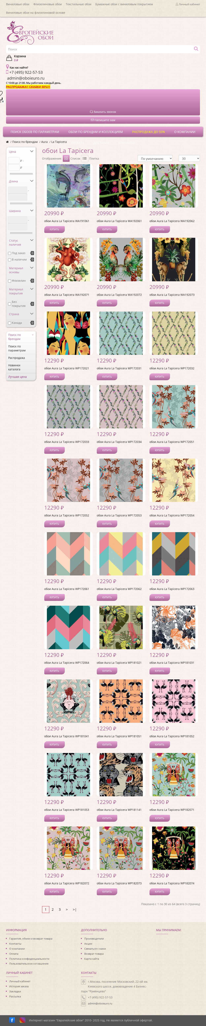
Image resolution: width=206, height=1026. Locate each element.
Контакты (15, 943)
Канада (17, 323)
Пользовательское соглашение (28, 963)
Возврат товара (94, 953)
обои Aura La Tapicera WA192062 (172, 221)
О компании (17, 948)
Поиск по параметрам (17, 348)
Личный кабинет (19, 981)
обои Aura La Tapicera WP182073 (119, 883)
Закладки (15, 991)
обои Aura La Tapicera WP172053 (119, 515)
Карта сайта (91, 959)
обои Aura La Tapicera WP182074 (171, 883)
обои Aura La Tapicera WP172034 (119, 442)
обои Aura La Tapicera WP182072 (66, 883)
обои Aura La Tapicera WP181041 (66, 736)
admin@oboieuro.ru (100, 1003)
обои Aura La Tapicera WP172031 (119, 368)
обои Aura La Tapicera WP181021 (119, 663)
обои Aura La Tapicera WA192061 (119, 221)
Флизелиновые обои (47, 4)
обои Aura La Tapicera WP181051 (119, 736)
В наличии (19, 259)
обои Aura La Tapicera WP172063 (171, 589)
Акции (88, 943)
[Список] (84, 158)
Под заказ (18, 253)
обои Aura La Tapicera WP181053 (66, 810)
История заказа (19, 986)
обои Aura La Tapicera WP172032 (171, 368)
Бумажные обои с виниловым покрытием (124, 4)
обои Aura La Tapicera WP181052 (171, 736)
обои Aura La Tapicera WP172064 (66, 663)
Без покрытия (19, 304)
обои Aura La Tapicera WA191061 (66, 221)
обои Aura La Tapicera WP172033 (66, 442)
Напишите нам (104, 120)
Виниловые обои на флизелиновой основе (35, 13)
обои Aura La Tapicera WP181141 (119, 810)
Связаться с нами (95, 948)
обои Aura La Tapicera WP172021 (66, 368)
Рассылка (15, 996)
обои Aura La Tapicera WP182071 (171, 810)
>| (75, 909)
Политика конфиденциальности (29, 959)
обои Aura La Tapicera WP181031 (171, 663)
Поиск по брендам (25, 142)
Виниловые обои (17, 4)
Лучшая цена (17, 377)
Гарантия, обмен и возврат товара (30, 938)
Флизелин (19, 280)
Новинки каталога (14, 367)
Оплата (13, 953)
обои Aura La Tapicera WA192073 (172, 295)
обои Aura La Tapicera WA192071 (66, 295)
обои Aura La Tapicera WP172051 (171, 442)
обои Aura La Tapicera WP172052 (66, 515)
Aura (44, 142)
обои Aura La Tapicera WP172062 (119, 589)
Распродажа (16, 358)
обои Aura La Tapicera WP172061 (66, 589)
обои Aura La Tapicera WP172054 (171, 515)
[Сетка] (66, 158)
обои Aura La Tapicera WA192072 (119, 295)
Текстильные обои (78, 4)
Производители (94, 938)
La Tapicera (59, 142)
